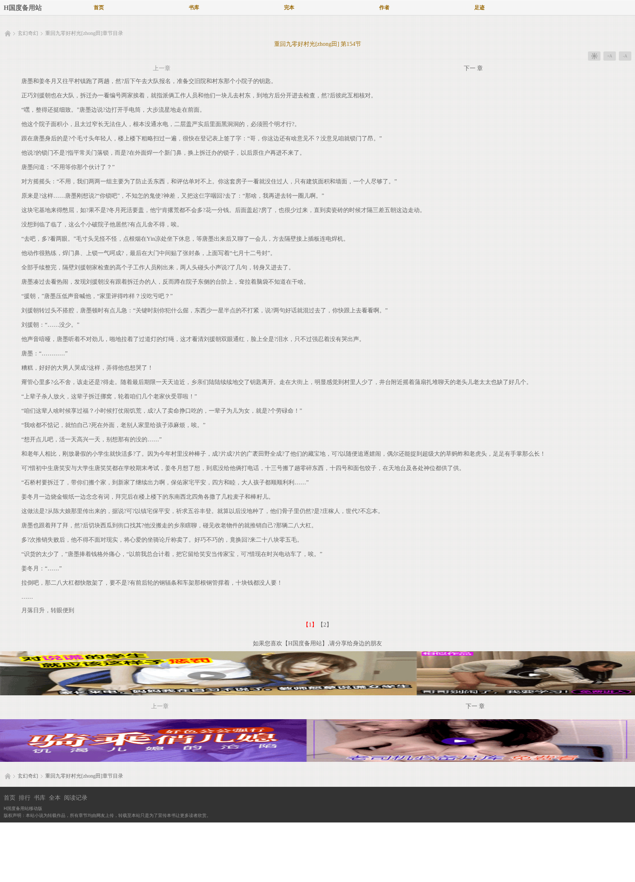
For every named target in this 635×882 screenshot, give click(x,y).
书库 (194, 7)
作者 (384, 7)
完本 (289, 7)
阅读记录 (75, 798)
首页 (99, 7)
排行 (25, 798)
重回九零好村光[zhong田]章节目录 (84, 33)
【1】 (310, 624)
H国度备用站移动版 (23, 808)
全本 (55, 798)
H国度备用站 (23, 7)
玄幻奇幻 (28, 33)
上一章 (162, 68)
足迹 (479, 7)
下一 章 (473, 68)
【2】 (325, 624)
